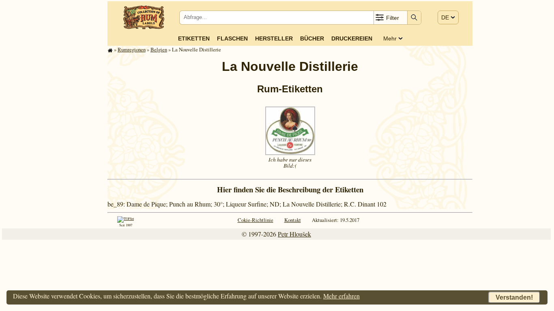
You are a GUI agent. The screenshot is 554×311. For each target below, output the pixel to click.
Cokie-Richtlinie (255, 220)
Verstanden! (514, 297)
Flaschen (232, 38)
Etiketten (194, 38)
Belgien (158, 49)
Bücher (312, 38)
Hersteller (274, 38)
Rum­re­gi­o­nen (132, 49)
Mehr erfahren (341, 296)
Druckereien (351, 38)
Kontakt (292, 220)
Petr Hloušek (294, 234)
